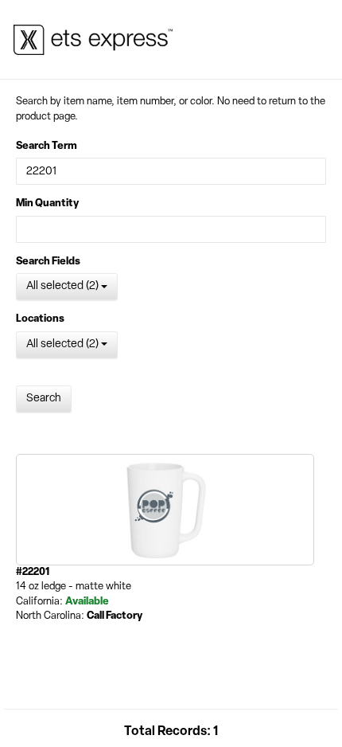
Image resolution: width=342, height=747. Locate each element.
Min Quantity (47, 203)
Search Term (46, 146)
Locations (40, 319)
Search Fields (48, 261)
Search (43, 399)
